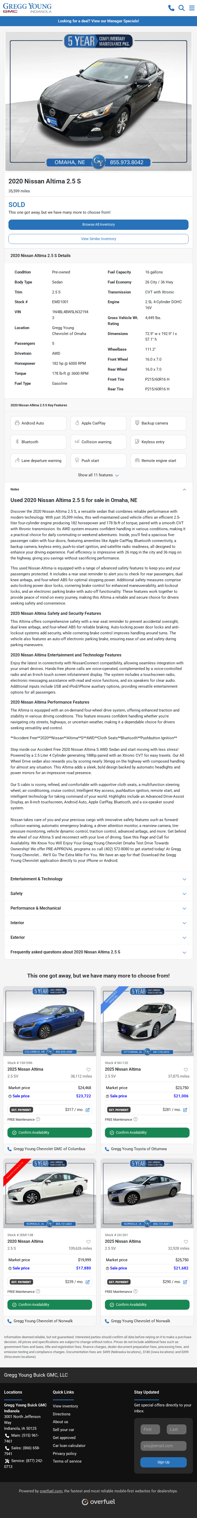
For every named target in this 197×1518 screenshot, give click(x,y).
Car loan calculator (69, 1445)
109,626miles (80, 1248)
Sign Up (163, 1462)
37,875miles (179, 1076)
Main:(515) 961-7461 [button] (21, 1438)
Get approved (64, 1437)
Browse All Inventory (98, 224)
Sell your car (63, 1429)
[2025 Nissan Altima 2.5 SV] (49, 1021)
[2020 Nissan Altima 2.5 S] (49, 1193)
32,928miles (179, 1248)
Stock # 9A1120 (116, 1063)
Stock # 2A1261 (116, 1235)
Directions (62, 1414)
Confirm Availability (33, 1132)
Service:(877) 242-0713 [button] (23, 1463)
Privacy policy (64, 1453)
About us (60, 1422)
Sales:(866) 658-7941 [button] (22, 1451)
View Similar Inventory (98, 239)
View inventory (65, 1406)
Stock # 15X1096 (19, 1063)
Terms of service (67, 1461)
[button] (171, 8)
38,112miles (81, 1076)
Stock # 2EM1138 (20, 1235)
